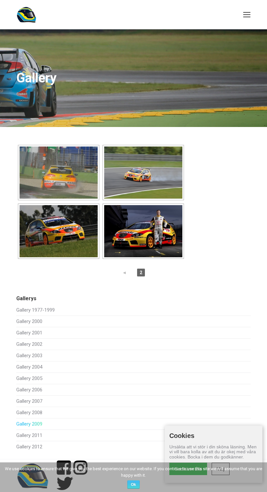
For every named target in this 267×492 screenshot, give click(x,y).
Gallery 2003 (29, 355)
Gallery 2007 (29, 401)
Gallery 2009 (29, 424)
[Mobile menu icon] (247, 15)
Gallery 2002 (29, 344)
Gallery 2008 (29, 412)
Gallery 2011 (29, 435)
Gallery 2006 (29, 389)
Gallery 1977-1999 (35, 310)
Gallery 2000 (29, 321)
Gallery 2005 (29, 378)
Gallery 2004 (29, 367)
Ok (133, 484)
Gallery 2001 (29, 332)
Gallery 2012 (29, 446)
